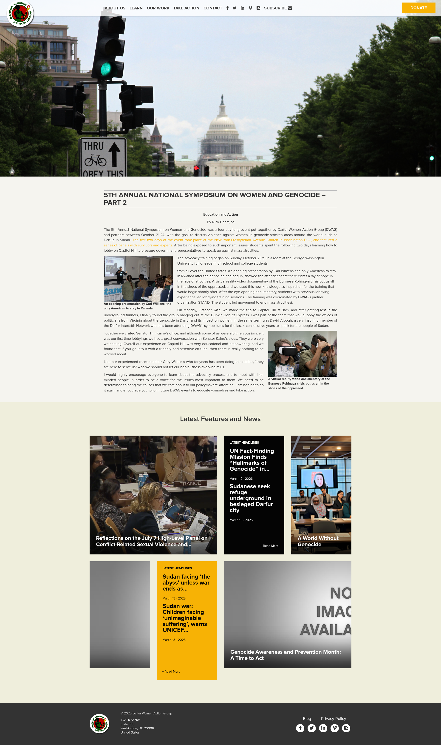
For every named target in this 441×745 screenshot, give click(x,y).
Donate (422, 7)
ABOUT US (115, 8)
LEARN (136, 8)
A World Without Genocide (318, 541)
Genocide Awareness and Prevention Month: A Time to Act (285, 655)
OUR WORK (158, 8)
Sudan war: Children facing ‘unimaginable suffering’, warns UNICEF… (185, 618)
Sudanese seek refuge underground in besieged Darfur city (251, 498)
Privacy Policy (333, 718)
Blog (307, 718)
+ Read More (269, 546)
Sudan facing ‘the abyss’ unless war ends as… (186, 582)
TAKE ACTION (186, 8)
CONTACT (213, 8)
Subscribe (276, 8)
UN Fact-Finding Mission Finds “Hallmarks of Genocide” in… (252, 460)
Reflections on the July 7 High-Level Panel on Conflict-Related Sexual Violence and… (152, 541)
